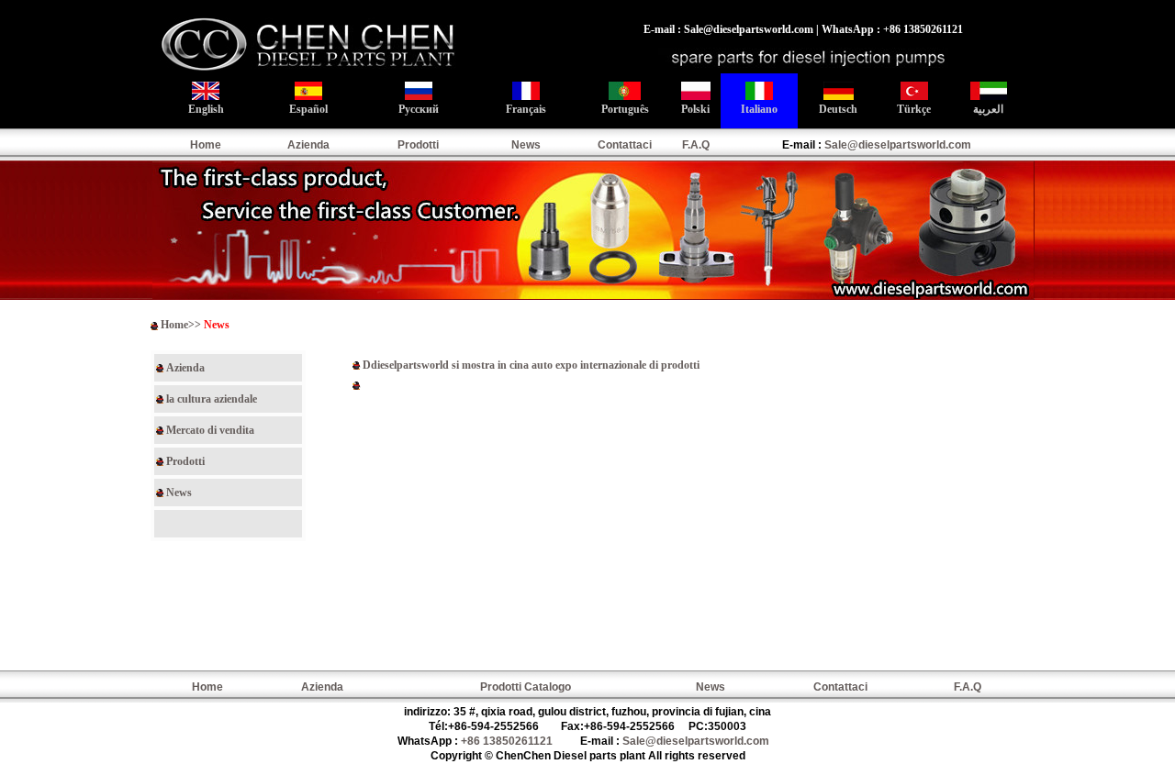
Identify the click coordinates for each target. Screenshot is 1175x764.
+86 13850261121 (507, 741)
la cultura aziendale (211, 399)
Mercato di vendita (210, 430)
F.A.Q (696, 144)
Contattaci (625, 144)
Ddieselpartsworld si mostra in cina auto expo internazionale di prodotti (531, 365)
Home (205, 144)
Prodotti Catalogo (525, 687)
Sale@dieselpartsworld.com (897, 144)
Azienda (308, 144)
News (526, 144)
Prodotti (418, 144)
